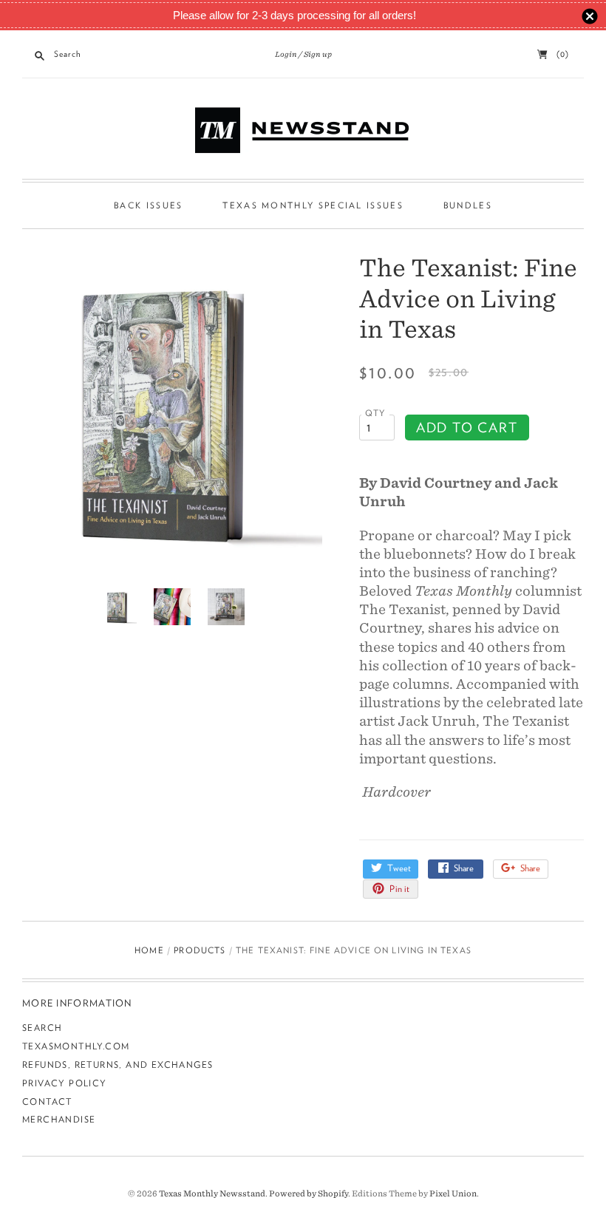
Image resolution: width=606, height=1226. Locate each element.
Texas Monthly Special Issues (313, 205)
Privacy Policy (64, 1083)
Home (149, 950)
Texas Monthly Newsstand (212, 1193)
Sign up (318, 54)
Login (286, 54)
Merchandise (58, 1119)
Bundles (467, 205)
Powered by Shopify (308, 1193)
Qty (375, 413)
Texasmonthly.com (75, 1046)
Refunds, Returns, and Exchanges (117, 1064)
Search (42, 1027)
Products (199, 950)
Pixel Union (453, 1193)
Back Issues (148, 205)
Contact (47, 1101)
